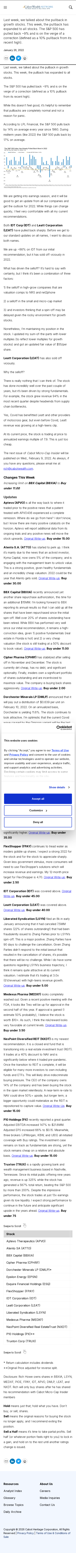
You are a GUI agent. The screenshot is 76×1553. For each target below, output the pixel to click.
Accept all (38, 798)
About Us (46, 1484)
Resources (11, 1484)
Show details (57, 787)
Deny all (38, 821)
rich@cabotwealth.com (18, 468)
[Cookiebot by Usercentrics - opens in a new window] (56, 728)
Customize (36, 810)
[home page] (37, 7)
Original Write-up (34, 538)
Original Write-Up (54, 1106)
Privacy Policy (25, 1533)
